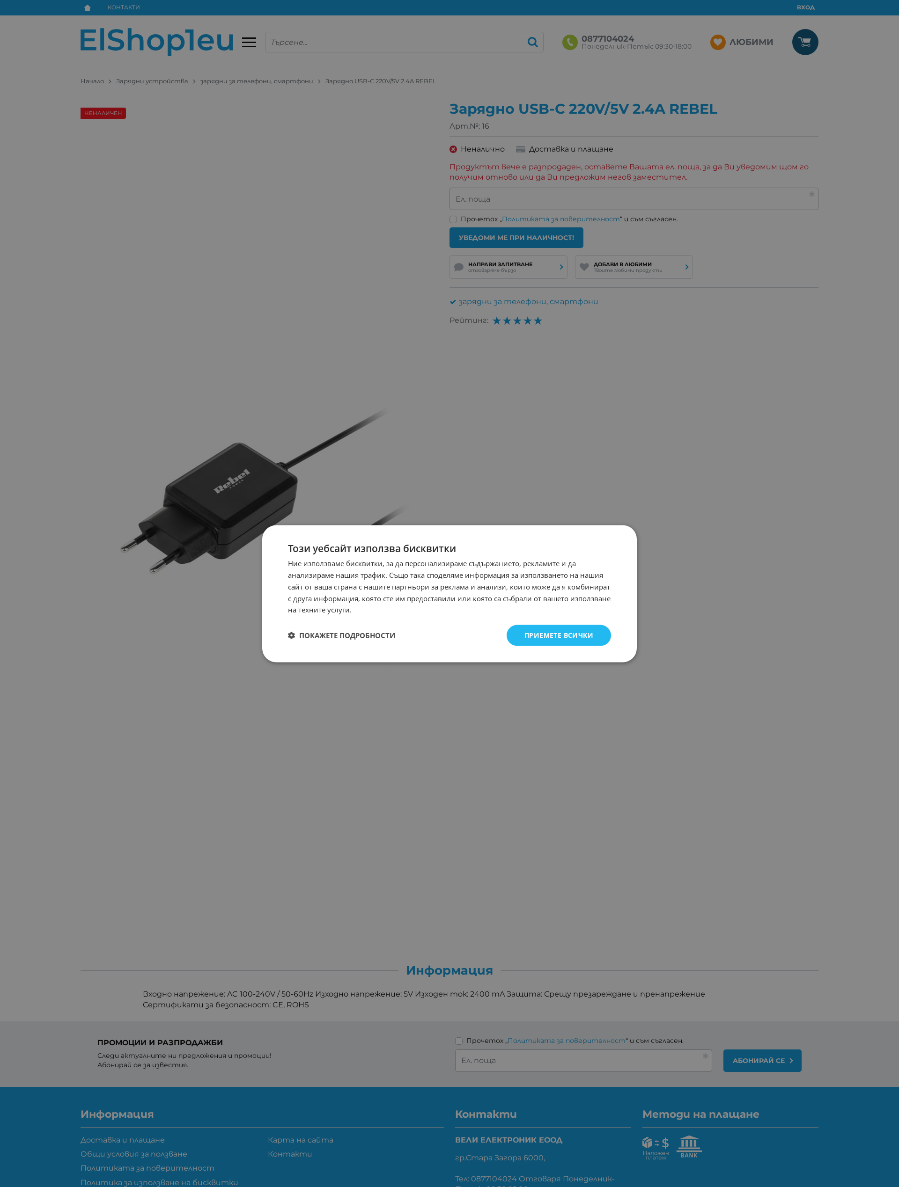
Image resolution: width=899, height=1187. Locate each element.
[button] (341, 635)
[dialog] (449, 593)
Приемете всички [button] (558, 634)
